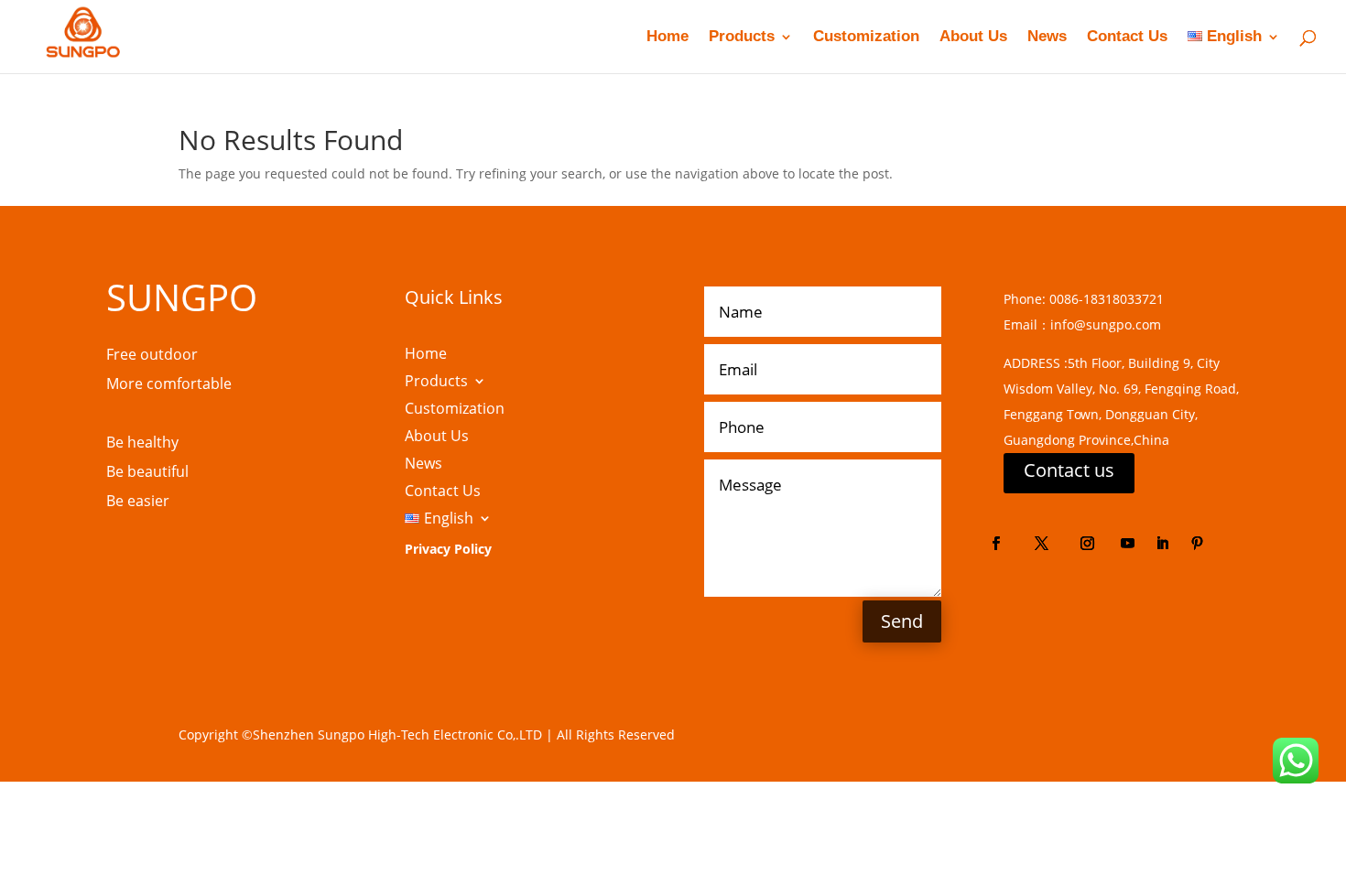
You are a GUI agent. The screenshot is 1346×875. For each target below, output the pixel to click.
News (1047, 37)
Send (902, 621)
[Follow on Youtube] (1128, 543)
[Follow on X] (1042, 543)
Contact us (1069, 470)
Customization (866, 37)
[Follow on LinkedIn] (1163, 543)
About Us (973, 37)
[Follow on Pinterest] (1197, 543)
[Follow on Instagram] (1088, 543)
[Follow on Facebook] (996, 543)
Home (667, 37)
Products (742, 37)
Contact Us (1127, 37)
